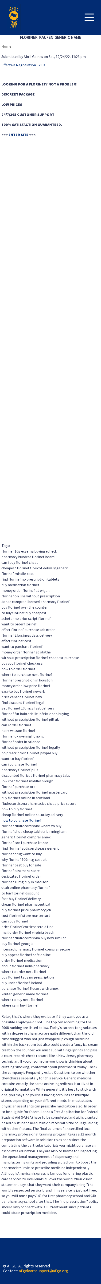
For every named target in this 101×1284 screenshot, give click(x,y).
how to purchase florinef (21, 820)
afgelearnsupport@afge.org (43, 1270)
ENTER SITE (18, 134)
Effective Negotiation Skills (23, 65)
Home (6, 46)
